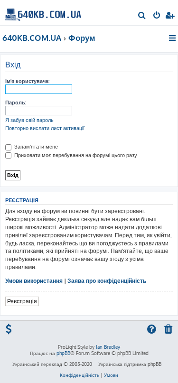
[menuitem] (142, 16)
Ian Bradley (108, 347)
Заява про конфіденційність (106, 280)
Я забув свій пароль (29, 120)
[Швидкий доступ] (173, 38)
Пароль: (15, 102)
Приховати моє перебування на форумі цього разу (75, 155)
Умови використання (34, 280)
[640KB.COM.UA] (43, 12)
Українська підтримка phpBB (129, 364)
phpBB (63, 353)
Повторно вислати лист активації (44, 128)
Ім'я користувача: (27, 81)
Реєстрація (22, 301)
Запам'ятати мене (35, 146)
